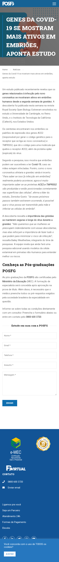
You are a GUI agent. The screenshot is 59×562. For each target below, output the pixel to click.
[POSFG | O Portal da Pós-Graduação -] (8, 4)
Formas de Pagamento (14, 522)
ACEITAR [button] (10, 554)
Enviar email (14, 487)
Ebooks (6, 528)
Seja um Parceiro (11, 510)
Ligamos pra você (11, 504)
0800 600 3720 (15, 481)
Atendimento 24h (11, 516)
